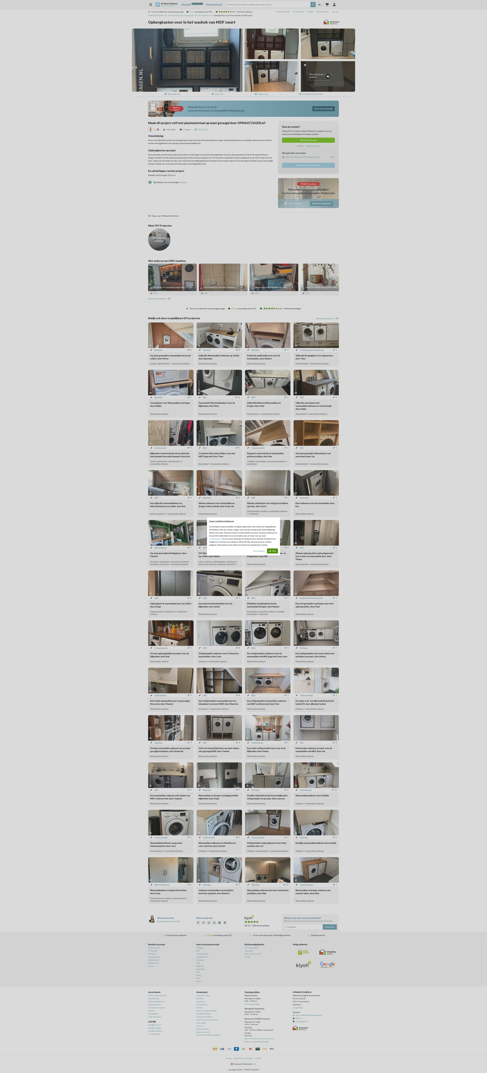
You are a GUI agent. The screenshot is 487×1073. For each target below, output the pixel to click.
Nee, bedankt (259, 551)
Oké (274, 551)
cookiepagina (215, 539)
